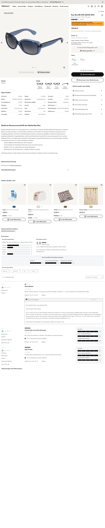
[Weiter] (67, 42)
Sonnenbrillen (22, 6)
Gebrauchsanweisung (15, 165)
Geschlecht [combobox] (15, 271)
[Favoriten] (98, 6)
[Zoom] (64, 67)
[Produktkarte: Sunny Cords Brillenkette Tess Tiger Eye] (91, 201)
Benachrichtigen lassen (76, 44)
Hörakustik (47, 6)
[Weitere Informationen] (76, 35)
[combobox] (96, 277)
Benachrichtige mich (89, 74)
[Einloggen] (95, 6)
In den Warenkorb (15, 219)
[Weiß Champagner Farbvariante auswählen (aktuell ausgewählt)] (38, 207)
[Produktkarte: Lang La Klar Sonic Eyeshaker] (14, 202)
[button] (34, 67)
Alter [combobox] (25, 271)
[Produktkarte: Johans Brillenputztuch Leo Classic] (65, 202)
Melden (44, 295)
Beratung (55, 6)
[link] (52, 2)
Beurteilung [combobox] (5, 271)
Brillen (14, 6)
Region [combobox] (33, 271)
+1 (42, 207)
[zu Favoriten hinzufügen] (102, 15)
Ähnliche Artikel (45, 72)
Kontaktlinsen (39, 6)
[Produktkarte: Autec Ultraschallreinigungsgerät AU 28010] (40, 203)
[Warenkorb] (101, 6)
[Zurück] (1, 42)
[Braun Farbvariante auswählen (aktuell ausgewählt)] (65, 207)
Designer (30, 6)
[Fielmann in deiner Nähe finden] (91, 6)
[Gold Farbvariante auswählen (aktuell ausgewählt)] (90, 207)
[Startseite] (6, 6)
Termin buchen (64, 6)
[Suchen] (88, 6)
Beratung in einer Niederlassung (88, 80)
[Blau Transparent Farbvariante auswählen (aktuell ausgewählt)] (14, 207)
